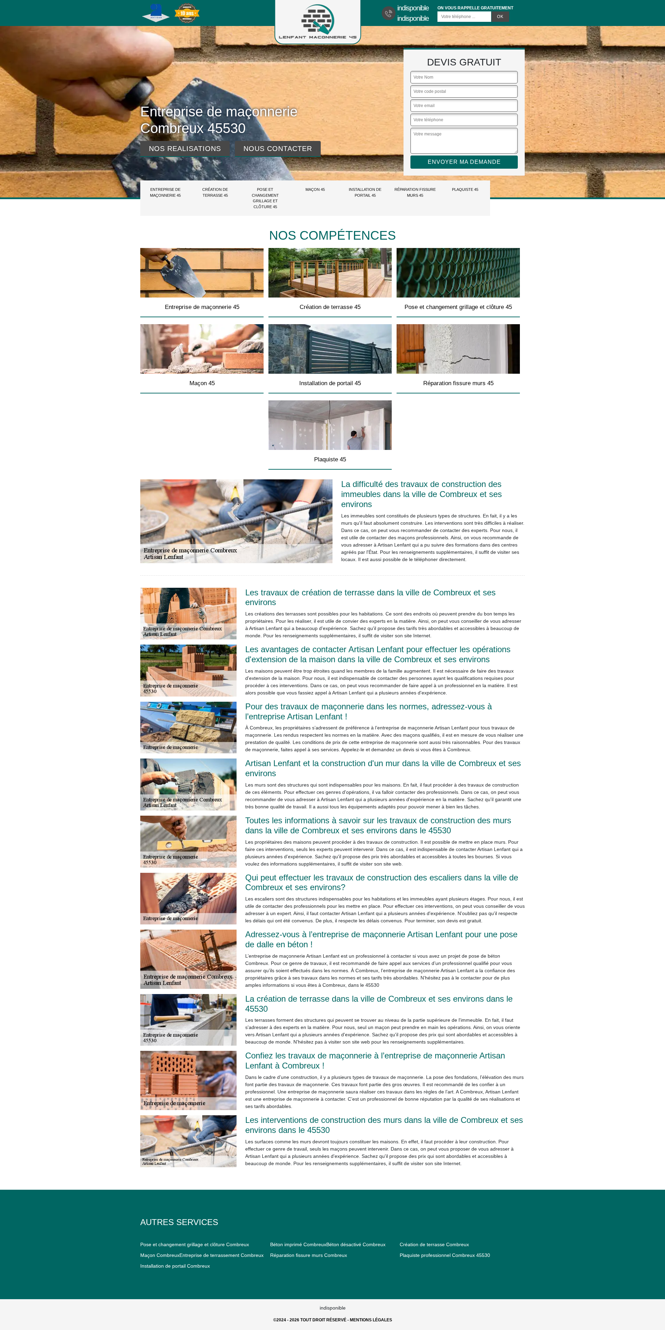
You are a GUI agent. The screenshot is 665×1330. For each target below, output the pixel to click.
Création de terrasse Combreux (434, 1244)
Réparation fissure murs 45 (415, 192)
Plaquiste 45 (465, 189)
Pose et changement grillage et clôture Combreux (194, 1244)
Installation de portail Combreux (175, 1266)
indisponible (413, 8)
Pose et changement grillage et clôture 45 (265, 198)
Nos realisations (185, 148)
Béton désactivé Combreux (355, 1244)
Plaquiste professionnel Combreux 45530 (445, 1255)
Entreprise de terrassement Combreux (221, 1255)
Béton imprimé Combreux (298, 1244)
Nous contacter (277, 148)
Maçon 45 (315, 189)
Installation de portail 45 (365, 192)
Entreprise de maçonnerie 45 (165, 192)
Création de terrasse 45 (215, 192)
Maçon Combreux (159, 1255)
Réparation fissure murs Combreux (308, 1255)
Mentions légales (371, 1320)
